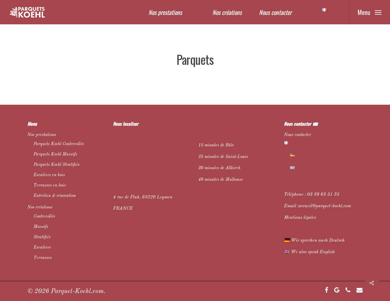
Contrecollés (44, 216)
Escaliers (42, 247)
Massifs (41, 227)
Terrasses (43, 258)
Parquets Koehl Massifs (55, 154)
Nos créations (227, 12)
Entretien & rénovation (55, 196)
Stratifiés (42, 237)
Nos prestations (165, 12)
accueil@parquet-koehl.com (325, 206)
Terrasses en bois (50, 185)
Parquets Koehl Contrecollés (59, 144)
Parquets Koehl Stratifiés (57, 165)
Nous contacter (275, 12)
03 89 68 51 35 (323, 194)
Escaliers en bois (49, 175)
